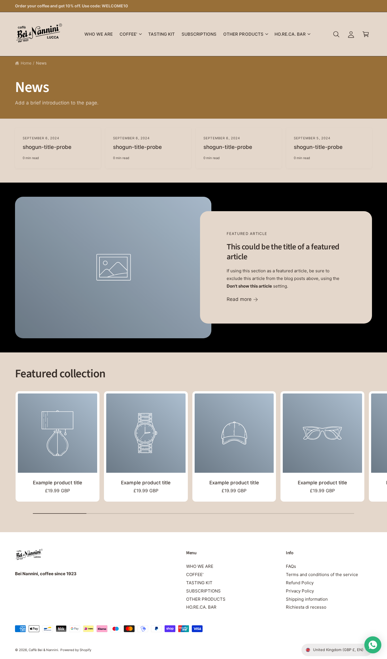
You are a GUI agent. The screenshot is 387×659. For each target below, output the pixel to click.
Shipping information (307, 599)
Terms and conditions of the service (322, 574)
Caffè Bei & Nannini (43, 650)
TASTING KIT (199, 582)
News (41, 63)
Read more (239, 299)
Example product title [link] (57, 482)
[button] (130, 34)
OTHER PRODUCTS (243, 34)
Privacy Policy (300, 591)
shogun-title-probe (47, 147)
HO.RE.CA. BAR (290, 34)
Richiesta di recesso (306, 607)
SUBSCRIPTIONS (203, 591)
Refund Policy (300, 582)
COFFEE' (128, 34)
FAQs (291, 566)
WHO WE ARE (199, 566)
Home (26, 63)
